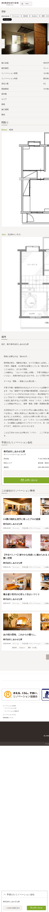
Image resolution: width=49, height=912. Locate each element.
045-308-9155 (43, 467)
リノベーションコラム (9, 714)
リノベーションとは (10, 708)
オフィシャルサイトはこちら (14, 454)
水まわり (35, 16)
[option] (24, 38)
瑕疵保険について (8, 717)
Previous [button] (3, 43)
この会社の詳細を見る (12, 908)
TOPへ (27, 3)
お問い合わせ (38, 908)
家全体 (25, 16)
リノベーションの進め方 (12, 711)
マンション (15, 16)
